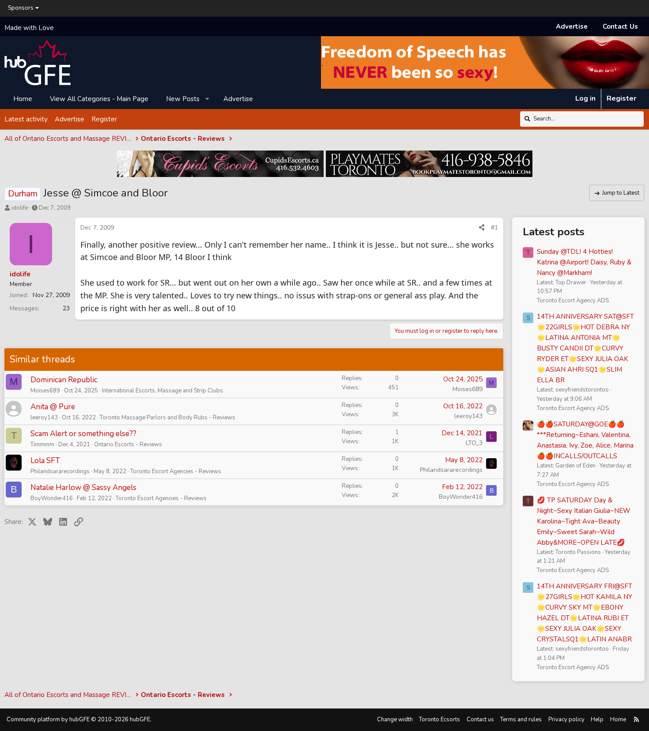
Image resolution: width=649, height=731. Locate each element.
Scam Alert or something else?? (83, 434)
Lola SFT (45, 461)
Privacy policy (566, 719)
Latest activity (26, 118)
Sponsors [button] (21, 8)
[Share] (481, 228)
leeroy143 (44, 418)
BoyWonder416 (51, 498)
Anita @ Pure (52, 407)
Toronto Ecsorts (439, 719)
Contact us (480, 719)
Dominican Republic (64, 380)
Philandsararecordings (60, 471)
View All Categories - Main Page (99, 98)
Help (597, 719)
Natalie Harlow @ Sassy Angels (83, 487)
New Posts (183, 98)
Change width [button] (395, 719)
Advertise (572, 26)
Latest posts (554, 232)
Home (22, 98)
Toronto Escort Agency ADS (573, 301)
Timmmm (42, 444)
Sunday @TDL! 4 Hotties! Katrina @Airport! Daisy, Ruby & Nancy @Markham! (584, 262)
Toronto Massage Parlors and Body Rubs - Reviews (167, 418)
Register (104, 118)
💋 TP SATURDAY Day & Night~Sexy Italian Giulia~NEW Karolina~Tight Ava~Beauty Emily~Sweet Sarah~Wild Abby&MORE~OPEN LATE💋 (583, 521)
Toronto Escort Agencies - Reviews (175, 471)
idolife (19, 208)
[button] (208, 98)
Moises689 (45, 391)
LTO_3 (474, 443)
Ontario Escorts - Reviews (128, 444)
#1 (494, 227)
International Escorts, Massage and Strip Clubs (162, 391)
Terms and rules (521, 719)
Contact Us (620, 26)
